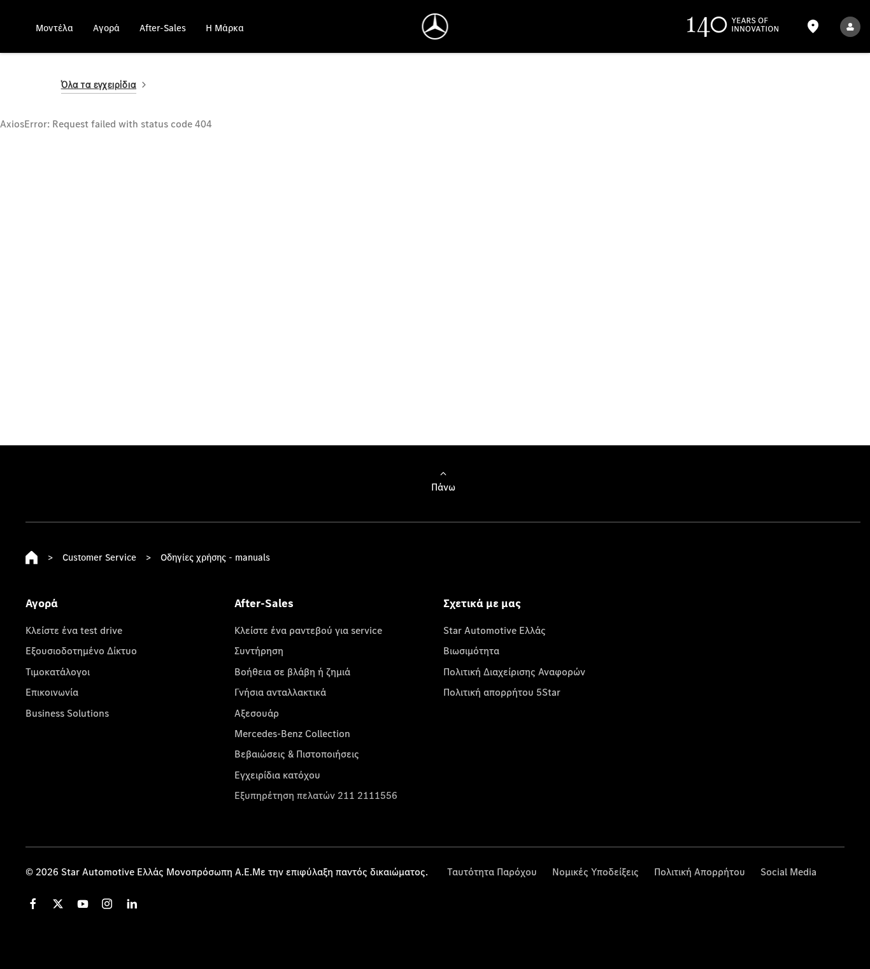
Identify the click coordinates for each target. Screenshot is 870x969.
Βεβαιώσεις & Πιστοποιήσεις (296, 753)
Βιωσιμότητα (471, 650)
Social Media (788, 871)
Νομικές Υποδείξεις (595, 871)
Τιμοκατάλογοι (57, 671)
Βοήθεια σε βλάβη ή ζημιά (292, 671)
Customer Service (99, 557)
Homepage (31, 557)
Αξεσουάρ (256, 713)
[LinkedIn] (131, 904)
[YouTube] (82, 904)
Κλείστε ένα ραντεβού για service (308, 630)
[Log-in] (850, 26)
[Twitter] (58, 904)
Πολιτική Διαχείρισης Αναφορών (514, 671)
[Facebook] (33, 904)
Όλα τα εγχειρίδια (98, 84)
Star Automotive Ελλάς (494, 630)
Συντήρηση (258, 650)
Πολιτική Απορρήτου (699, 871)
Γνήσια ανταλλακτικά (280, 691)
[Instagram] (107, 904)
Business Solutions (67, 713)
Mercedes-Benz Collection (292, 733)
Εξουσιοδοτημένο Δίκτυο (81, 650)
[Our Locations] (812, 26)
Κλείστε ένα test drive (73, 630)
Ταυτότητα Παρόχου (492, 871)
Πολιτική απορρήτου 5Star (501, 691)
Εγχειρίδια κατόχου (277, 774)
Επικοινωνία (51, 691)
